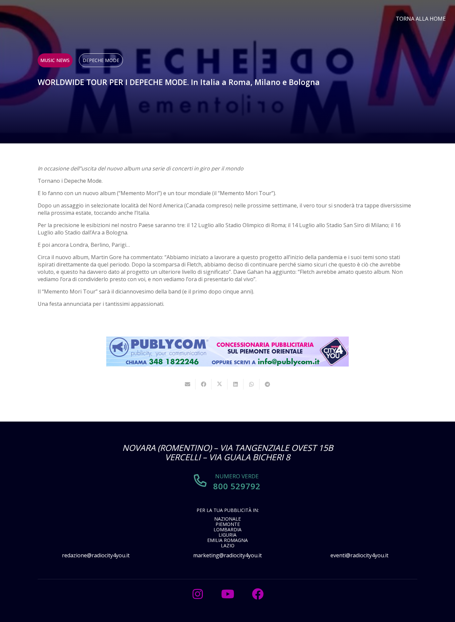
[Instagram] (197, 594)
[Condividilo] (204, 384)
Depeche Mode (101, 60)
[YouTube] (227, 594)
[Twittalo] (220, 384)
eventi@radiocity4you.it (359, 555)
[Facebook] (257, 594)
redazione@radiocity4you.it (96, 555)
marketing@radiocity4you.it (227, 555)
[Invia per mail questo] (188, 384)
